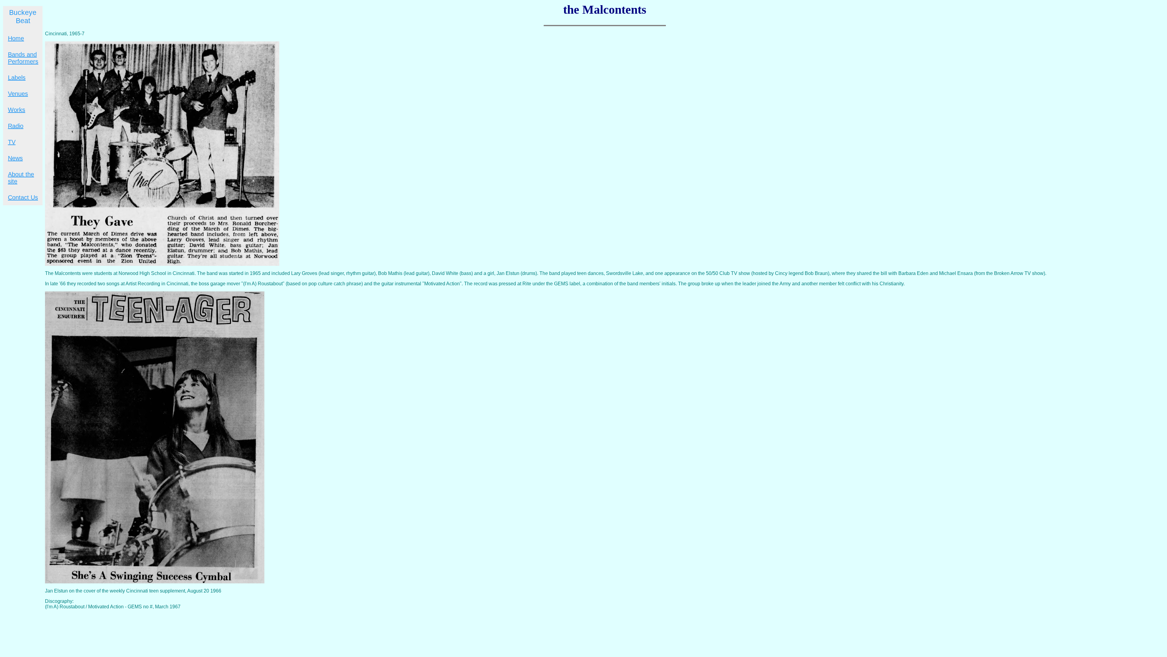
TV (11, 142)
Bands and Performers (23, 58)
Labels (17, 77)
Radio (15, 126)
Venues (18, 93)
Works (16, 109)
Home (16, 38)
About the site (21, 178)
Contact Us (23, 197)
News (15, 158)
